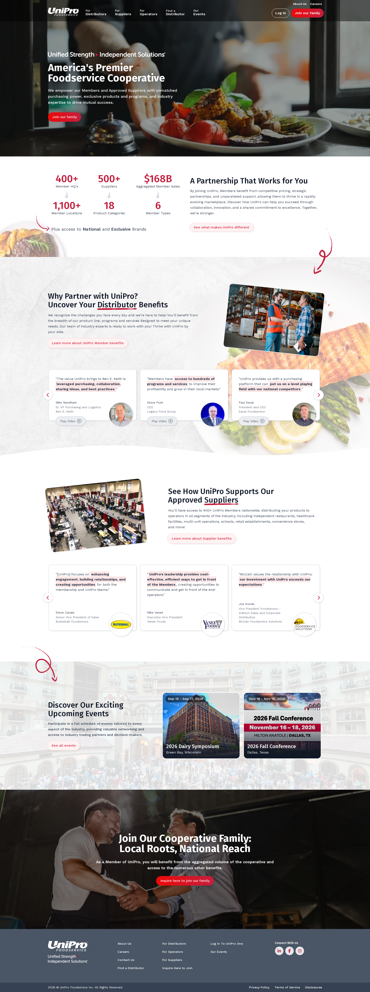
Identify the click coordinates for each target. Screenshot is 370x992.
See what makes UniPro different (221, 227)
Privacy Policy (259, 987)
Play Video (68, 421)
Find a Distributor (131, 968)
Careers (123, 951)
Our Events (218, 951)
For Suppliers (172, 960)
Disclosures (313, 987)
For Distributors (174, 943)
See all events (64, 745)
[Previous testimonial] (48, 395)
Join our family (307, 13)
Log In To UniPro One (226, 943)
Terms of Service (287, 987)
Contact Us (126, 960)
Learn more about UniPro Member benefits (88, 343)
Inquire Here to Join (177, 968)
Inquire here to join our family (185, 881)
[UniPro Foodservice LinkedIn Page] (279, 951)
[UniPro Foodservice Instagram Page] (299, 951)
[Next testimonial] (318, 395)
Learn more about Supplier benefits (201, 538)
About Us (124, 943)
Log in (280, 13)
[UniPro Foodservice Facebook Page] (289, 951)
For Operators (172, 951)
